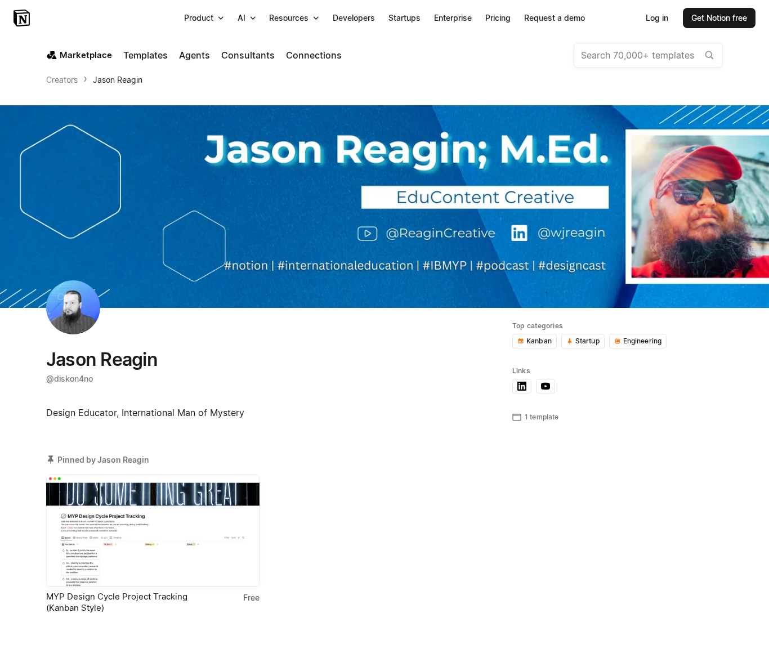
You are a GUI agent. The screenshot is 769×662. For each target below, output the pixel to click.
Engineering (642, 341)
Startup (587, 341)
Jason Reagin (117, 79)
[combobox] (648, 55)
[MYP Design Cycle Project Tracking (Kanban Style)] (153, 531)
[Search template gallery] (709, 55)
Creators (62, 79)
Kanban (539, 341)
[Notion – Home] (23, 18)
